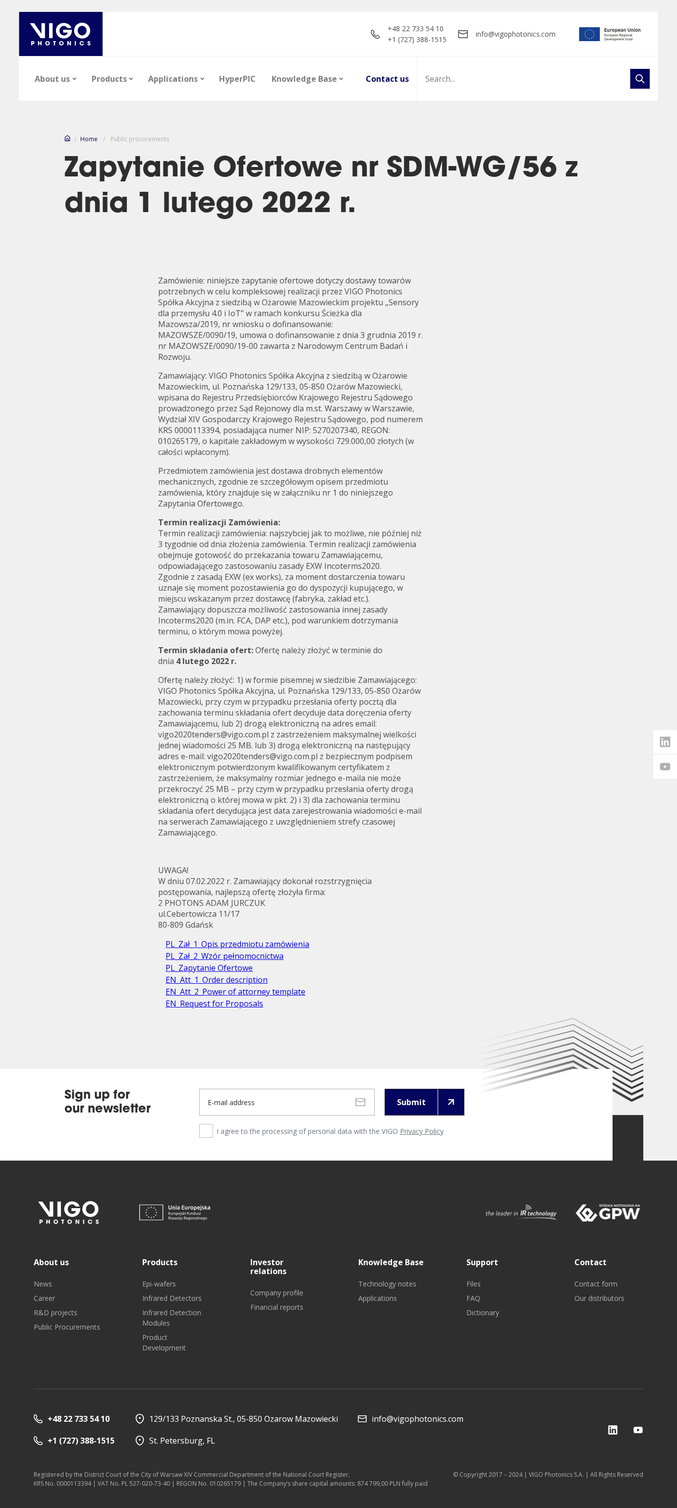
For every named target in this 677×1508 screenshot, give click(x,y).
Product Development (164, 1342)
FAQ (473, 1298)
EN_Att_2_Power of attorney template (235, 991)
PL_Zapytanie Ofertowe (209, 967)
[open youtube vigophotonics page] (665, 767)
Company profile (276, 1292)
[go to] (610, 34)
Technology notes (387, 1283)
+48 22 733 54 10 (416, 28)
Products (109, 78)
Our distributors (599, 1298)
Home (89, 139)
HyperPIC (237, 78)
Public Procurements (67, 1327)
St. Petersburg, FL (182, 1440)
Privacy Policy (422, 1131)
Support (482, 1262)
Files (473, 1283)
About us (52, 78)
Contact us (387, 78)
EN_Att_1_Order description (217, 979)
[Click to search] (640, 79)
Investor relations (268, 1267)
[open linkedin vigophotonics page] (665, 742)
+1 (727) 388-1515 (417, 39)
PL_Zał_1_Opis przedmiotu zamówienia (237, 944)
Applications (173, 78)
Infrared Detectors (172, 1298)
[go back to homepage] (61, 34)
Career (44, 1298)
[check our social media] (613, 1430)
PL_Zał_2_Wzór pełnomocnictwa (224, 955)
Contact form (596, 1283)
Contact (590, 1262)
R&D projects (55, 1312)
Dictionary (482, 1312)
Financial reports (276, 1307)
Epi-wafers (159, 1283)
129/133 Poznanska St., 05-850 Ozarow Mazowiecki (243, 1418)
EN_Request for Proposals (214, 1003)
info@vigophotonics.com (516, 34)
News (43, 1283)
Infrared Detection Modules (171, 1318)
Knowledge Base (304, 78)
